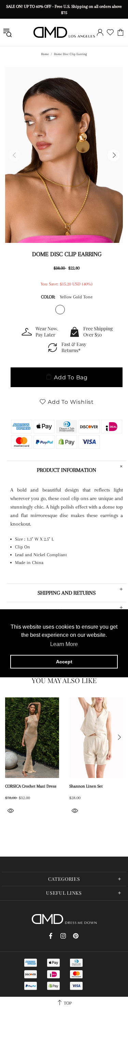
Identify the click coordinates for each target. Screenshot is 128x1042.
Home (45, 54)
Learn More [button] (64, 644)
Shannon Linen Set (86, 786)
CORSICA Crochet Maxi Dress (30, 786)
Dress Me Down (64, 32)
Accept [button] (64, 661)
